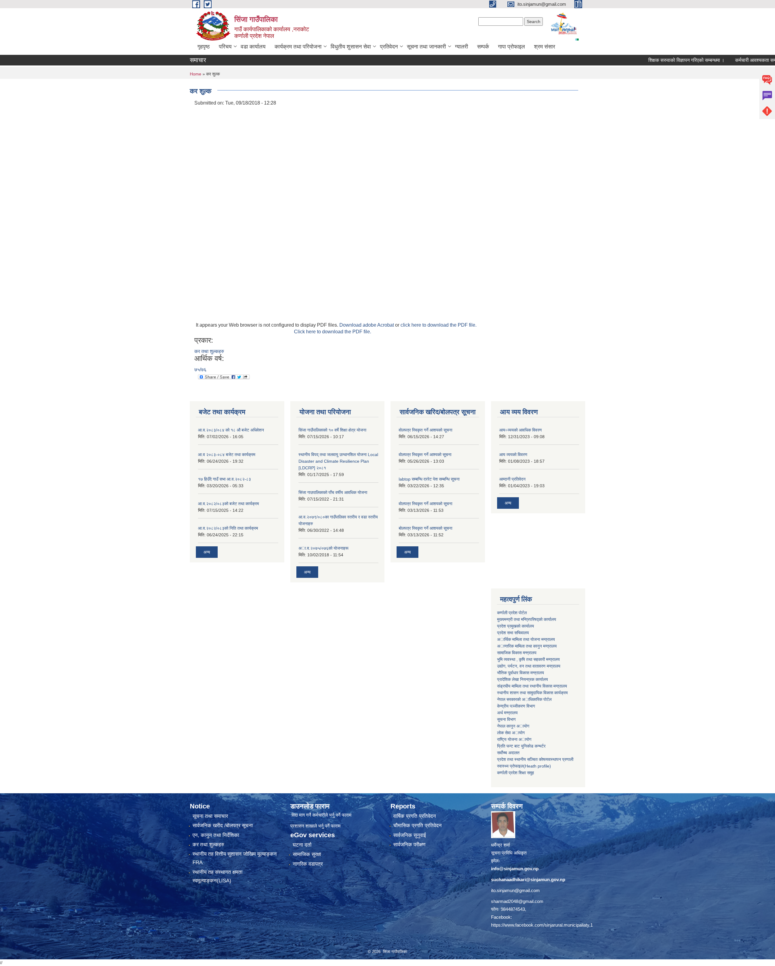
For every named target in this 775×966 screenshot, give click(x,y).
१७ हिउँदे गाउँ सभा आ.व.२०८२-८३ (224, 479)
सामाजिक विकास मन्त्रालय (516, 652)
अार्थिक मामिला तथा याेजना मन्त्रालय (526, 639)
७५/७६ (200, 369)
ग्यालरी (461, 47)
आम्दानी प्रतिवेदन (512, 479)
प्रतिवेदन (389, 47)
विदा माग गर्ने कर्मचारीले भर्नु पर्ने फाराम (321, 815)
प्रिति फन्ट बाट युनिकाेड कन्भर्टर (521, 746)
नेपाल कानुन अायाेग (513, 726)
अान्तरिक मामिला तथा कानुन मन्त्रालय (527, 646)
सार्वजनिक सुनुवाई (409, 835)
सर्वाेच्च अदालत (508, 752)
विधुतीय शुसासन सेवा (351, 47)
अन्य (206, 552)
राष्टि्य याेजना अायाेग (514, 739)
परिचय (225, 47)
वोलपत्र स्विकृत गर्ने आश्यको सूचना (425, 454)
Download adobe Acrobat (367, 325)
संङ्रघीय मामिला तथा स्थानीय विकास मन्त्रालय (532, 686)
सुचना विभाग (506, 719)
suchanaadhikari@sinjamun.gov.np (528, 879)
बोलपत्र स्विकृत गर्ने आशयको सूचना (425, 528)
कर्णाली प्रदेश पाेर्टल (512, 612)
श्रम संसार (544, 47)
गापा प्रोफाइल (511, 47)
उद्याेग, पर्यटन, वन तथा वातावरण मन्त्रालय (528, 666)
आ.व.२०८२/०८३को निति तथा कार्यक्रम (228, 528)
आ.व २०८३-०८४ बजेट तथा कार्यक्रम (226, 454)
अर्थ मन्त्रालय (507, 712)
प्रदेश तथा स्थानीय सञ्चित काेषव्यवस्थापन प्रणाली (535, 759)
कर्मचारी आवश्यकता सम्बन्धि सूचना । (742, 60)
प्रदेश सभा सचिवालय (513, 632)
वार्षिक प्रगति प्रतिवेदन (414, 816)
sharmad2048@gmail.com (517, 901)
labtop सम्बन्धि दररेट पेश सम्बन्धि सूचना (429, 479)
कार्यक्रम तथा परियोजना (298, 47)
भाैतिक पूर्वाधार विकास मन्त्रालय (520, 672)
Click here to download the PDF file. (332, 331)
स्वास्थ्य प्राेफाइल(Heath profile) (524, 766)
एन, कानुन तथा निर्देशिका (216, 835)
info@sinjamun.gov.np (515, 868)
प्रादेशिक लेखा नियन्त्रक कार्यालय (522, 679)
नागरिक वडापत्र (308, 864)
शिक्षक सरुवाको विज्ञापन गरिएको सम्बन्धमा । (661, 60)
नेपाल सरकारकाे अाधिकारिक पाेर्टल (524, 699)
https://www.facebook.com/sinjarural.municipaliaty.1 (542, 925)
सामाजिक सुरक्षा (307, 854)
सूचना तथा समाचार (210, 816)
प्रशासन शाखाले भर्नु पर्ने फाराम (315, 825)
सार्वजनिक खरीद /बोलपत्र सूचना (223, 825)
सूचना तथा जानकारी (426, 47)
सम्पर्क (483, 47)
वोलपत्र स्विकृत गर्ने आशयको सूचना (425, 430)
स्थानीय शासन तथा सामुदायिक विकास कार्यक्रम (532, 692)
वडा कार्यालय (253, 47)
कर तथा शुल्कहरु (209, 351)
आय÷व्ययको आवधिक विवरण (520, 430)
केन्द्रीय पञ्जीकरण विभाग (516, 706)
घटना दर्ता (302, 845)
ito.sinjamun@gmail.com (515, 890)
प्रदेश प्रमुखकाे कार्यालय (515, 626)
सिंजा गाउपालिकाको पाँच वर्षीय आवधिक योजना (332, 492)
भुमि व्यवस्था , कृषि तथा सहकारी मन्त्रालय (528, 659)
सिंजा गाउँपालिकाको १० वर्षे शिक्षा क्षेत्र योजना (332, 430)
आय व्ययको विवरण (513, 454)
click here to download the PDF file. (439, 325)
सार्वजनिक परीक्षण (409, 845)
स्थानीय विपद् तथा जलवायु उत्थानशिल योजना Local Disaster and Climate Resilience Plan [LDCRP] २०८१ (338, 461)
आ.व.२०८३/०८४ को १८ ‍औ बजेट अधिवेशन (231, 430)
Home (195, 74)
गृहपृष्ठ (203, 47)
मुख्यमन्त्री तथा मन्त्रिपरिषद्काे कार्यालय (526, 619)
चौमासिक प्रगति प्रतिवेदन (417, 825)
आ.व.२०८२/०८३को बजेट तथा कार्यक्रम (228, 503)
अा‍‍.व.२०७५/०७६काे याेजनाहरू (323, 548)
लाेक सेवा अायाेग (511, 732)
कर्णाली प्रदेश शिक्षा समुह (515, 772)
